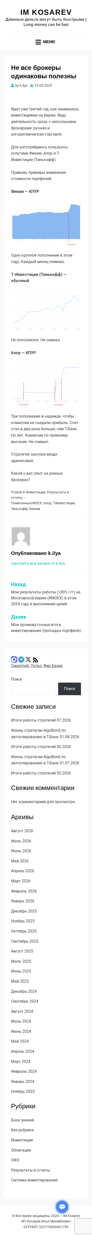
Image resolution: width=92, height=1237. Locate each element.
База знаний (22, 1120)
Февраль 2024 (24, 1071)
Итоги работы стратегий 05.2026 (41, 773)
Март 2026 (20, 881)
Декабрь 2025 (24, 911)
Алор (47, 503)
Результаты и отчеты (30, 1170)
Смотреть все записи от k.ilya (38, 563)
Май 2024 (20, 1041)
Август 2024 (22, 1011)
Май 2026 (20, 861)
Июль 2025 (21, 961)
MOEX (37, 503)
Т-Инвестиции (64, 503)
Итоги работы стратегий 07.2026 (41, 720)
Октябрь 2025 (24, 931)
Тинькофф (19, 509)
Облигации (21, 1150)
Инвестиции (35, 492)
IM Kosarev (46, 12)
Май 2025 (20, 981)
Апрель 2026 (22, 871)
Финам (34, 509)
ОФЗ (15, 1160)
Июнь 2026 (21, 851)
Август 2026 (22, 831)
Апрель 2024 (22, 1051)
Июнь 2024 (21, 1031)
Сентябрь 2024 (24, 1001)
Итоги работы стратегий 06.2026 (41, 746)
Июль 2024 (21, 1021)
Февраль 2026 (24, 891)
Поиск (16, 679)
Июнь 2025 (21, 971)
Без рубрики (22, 1130)
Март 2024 (20, 1061)
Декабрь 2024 (24, 991)
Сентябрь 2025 (24, 941)
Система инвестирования (34, 1180)
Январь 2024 (22, 1081)
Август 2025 (22, 951)
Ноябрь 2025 (23, 921)
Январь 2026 (22, 901)
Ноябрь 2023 (23, 1091)
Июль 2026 (21, 841)
